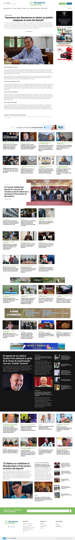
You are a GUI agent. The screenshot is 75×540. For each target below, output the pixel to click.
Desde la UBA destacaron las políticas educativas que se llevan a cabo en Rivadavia (10, 451)
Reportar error (43, 526)
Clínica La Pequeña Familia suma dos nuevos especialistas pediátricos (46, 428)
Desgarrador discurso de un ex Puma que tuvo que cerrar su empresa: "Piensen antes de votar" (10, 170)
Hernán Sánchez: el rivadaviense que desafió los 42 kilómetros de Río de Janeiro (64, 429)
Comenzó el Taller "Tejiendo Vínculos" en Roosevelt (65, 480)
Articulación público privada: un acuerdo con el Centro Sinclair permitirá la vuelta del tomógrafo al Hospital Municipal (10, 429)
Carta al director (43, 525)
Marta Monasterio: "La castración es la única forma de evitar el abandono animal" (10, 335)
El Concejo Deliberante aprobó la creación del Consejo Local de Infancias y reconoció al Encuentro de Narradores (16, 191)
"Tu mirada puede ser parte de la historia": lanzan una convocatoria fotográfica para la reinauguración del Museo (46, 148)
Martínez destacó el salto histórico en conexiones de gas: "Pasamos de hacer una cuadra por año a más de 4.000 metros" (11, 269)
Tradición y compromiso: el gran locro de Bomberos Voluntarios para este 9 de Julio (63, 335)
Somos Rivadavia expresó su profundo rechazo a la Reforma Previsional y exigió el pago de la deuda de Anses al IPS (10, 222)
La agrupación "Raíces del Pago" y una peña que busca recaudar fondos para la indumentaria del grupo (46, 171)
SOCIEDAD (24, 8)
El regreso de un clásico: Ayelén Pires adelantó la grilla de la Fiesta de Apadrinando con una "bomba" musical (17, 359)
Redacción (42, 523)
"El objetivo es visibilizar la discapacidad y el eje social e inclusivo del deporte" (17, 466)
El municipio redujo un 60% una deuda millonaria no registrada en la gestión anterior (46, 452)
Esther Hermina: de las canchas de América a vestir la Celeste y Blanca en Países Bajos (10, 300)
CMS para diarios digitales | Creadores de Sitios (65, 538)
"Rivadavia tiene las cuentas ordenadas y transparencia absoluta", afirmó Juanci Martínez (28, 245)
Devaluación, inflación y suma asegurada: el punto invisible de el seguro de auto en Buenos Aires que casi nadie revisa (43, 499)
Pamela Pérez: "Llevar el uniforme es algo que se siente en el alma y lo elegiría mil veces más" (27, 171)
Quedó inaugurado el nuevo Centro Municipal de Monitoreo (66, 487)
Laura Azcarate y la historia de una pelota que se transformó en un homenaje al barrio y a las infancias (66, 387)
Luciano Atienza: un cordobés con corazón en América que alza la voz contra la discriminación (63, 452)
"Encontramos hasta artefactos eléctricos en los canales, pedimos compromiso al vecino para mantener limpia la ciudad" (28, 223)
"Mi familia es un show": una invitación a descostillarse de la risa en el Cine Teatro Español (43, 465)
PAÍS (28, 8)
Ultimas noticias (7, 8)
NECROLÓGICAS (44, 8)
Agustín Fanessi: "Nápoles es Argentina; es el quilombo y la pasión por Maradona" (46, 222)
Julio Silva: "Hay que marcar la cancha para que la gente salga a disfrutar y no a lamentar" (64, 147)
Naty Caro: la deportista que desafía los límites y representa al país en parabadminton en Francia (28, 428)
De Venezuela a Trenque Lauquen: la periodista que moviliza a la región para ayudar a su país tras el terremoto (43, 393)
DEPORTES (19, 8)
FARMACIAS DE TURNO (35, 8)
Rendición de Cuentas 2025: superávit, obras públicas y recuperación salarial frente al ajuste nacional (66, 465)
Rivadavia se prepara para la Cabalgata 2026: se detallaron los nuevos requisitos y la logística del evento (63, 171)
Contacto (42, 528)
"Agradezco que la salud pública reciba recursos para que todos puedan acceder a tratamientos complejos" (28, 146)
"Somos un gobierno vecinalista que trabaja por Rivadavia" (66, 365)
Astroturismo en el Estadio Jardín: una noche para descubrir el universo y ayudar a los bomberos (10, 146)
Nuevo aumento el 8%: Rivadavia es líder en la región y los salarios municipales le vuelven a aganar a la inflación (28, 270)
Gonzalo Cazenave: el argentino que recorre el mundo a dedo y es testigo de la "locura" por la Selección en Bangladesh (66, 372)
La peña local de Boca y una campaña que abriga (66, 380)
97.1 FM (62, 3)
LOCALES (14, 8)
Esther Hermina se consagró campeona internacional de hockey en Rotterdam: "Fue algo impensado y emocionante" (10, 247)
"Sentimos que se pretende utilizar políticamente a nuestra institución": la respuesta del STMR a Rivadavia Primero (28, 300)
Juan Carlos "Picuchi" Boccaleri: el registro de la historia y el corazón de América (43, 358)
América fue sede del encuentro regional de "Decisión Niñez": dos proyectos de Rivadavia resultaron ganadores (27, 335)
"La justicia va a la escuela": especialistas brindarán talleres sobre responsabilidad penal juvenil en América (66, 357)
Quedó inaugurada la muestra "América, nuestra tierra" (66, 494)
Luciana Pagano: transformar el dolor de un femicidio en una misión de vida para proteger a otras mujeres (28, 453)
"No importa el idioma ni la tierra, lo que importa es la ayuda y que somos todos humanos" (46, 300)
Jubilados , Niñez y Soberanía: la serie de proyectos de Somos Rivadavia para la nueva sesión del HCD (46, 245)
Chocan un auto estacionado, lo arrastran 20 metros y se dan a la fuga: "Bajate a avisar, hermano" (63, 300)
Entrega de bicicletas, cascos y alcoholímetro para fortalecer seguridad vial (66, 472)
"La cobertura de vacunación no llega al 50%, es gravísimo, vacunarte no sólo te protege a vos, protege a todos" (46, 269)
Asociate (69, 3)
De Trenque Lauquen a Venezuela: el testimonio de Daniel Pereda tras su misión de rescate (46, 335)
